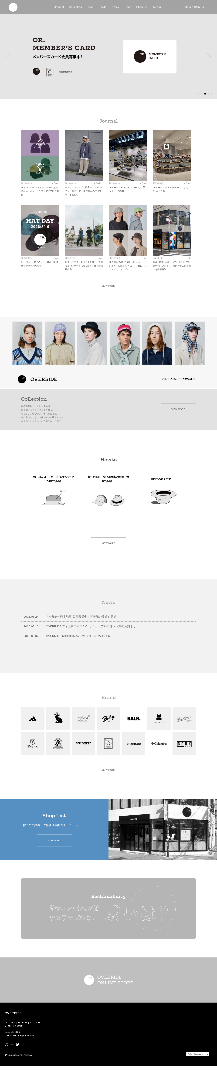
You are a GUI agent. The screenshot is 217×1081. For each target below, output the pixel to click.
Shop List (142, 7)
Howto (102, 7)
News (115, 7)
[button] (8, 56)
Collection (75, 7)
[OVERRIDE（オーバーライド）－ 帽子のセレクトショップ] (13, 7)
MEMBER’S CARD (14, 1026)
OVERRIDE (10, 1035)
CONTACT (10, 1022)
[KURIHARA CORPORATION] (18, 1055)
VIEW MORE (108, 286)
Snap (90, 7)
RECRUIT (22, 1022)
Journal (59, 7)
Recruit (158, 7)
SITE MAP (35, 1022)
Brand (127, 7)
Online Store (193, 7)
